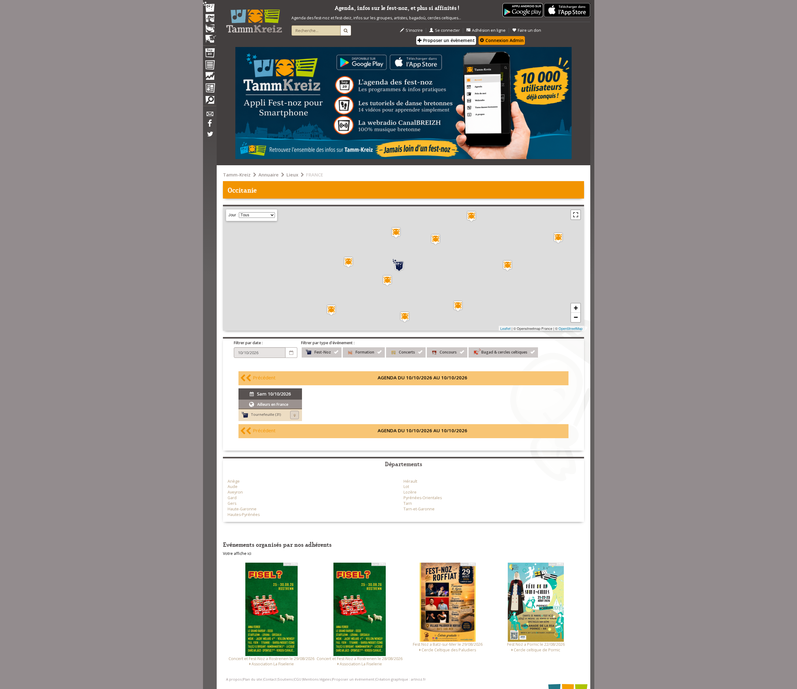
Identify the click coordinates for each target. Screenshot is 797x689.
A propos (234, 679)
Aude (233, 486)
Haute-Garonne (242, 509)
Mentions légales (317, 679)
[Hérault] (507, 265)
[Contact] (209, 116)
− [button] (576, 317)
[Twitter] (209, 137)
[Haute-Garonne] (387, 280)
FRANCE (314, 174)
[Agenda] (209, 54)
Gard (232, 497)
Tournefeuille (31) (266, 414)
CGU (297, 679)
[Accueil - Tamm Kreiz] (254, 19)
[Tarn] (436, 239)
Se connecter (447, 30)
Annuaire (268, 174)
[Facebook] (209, 125)
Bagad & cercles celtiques (504, 352)
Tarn (407, 503)
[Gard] (558, 238)
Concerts (407, 352)
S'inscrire (414, 30)
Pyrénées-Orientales (422, 497)
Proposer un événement (353, 679)
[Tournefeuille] (399, 265)
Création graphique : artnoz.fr (400, 679)
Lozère (410, 492)
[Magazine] (209, 88)
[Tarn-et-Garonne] (396, 232)
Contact (269, 679)
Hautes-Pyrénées (244, 514)
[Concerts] (209, 18)
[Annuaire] (209, 66)
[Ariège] (405, 317)
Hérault (410, 481)
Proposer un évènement (448, 40)
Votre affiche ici (237, 553)
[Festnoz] (209, 7)
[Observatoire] (209, 77)
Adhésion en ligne (489, 30)
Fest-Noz (322, 352)
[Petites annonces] (209, 101)
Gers (232, 503)
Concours (448, 352)
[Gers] (348, 262)
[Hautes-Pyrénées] (331, 310)
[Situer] (294, 415)
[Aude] (458, 306)
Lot (406, 486)
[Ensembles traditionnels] (209, 36)
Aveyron (235, 492)
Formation (365, 352)
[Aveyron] (471, 216)
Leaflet (505, 328)
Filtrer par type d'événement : (328, 342)
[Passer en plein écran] (575, 214)
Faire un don (529, 30)
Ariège (234, 481)
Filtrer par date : (248, 342)
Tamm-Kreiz (237, 174)
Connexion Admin (504, 40)
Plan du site (252, 679)
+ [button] (576, 308)
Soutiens (285, 679)
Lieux (292, 174)
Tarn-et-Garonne (419, 509)
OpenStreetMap (570, 328)
